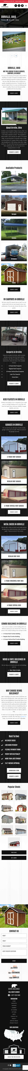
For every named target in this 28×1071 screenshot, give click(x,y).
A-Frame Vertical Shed (14, 605)
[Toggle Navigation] (26, 5)
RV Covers (14, 259)
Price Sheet (14, 852)
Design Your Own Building (14, 1057)
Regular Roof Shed (14, 556)
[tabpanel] (14, 41)
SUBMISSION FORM (14, 770)
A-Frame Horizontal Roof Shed (14, 581)
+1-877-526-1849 (19, 5)
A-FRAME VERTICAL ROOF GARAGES (14, 506)
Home (3, 20)
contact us (23, 716)
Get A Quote (14, 857)
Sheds (14, 283)
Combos (14, 238)
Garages (14, 214)
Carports (14, 190)
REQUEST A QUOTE (14, 93)
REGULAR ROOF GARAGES (14, 481)
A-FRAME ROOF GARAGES (14, 457)
